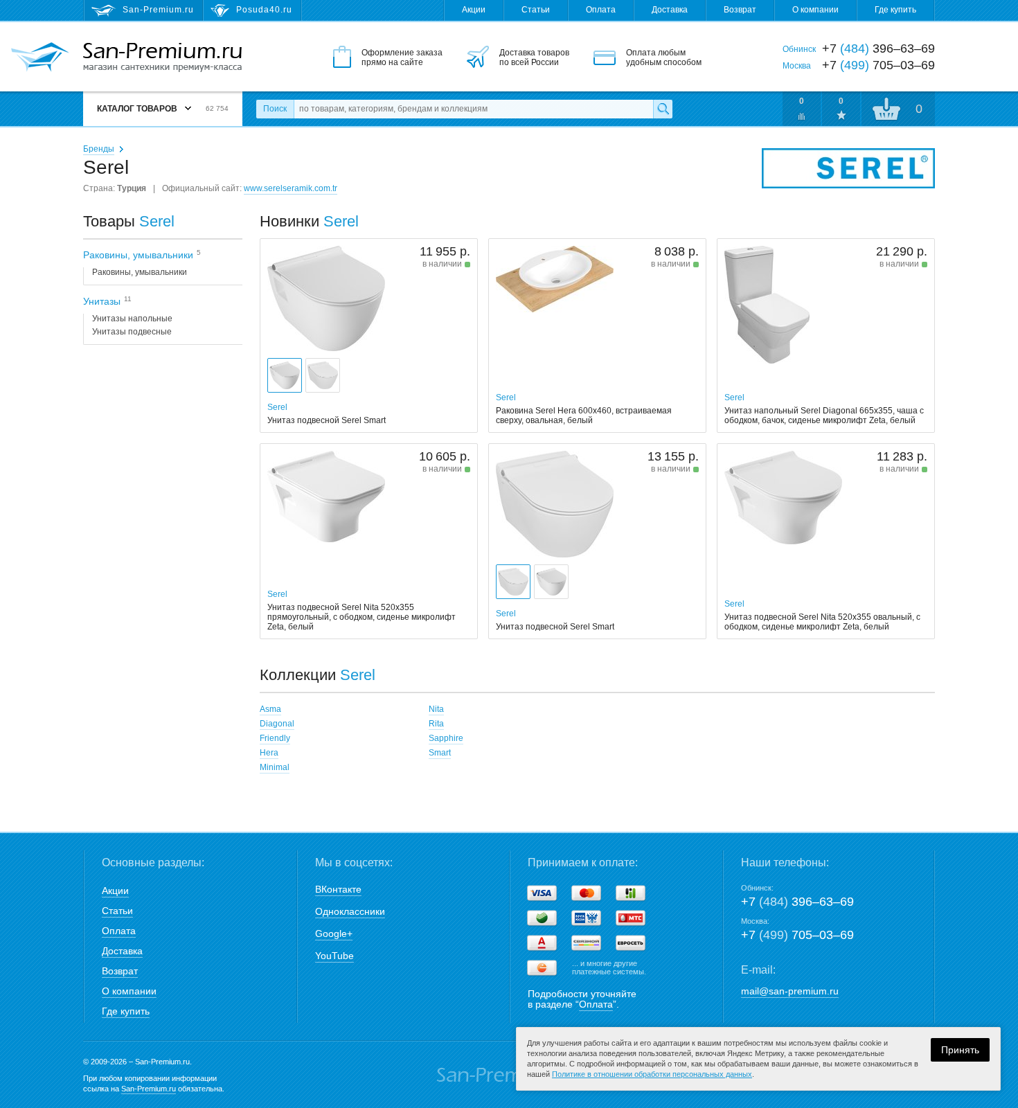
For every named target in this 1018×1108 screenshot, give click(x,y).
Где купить (895, 10)
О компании (815, 10)
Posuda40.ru (264, 10)
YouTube (334, 955)
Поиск (275, 109)
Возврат (740, 10)
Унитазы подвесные (132, 332)
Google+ (333, 933)
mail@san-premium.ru (790, 991)
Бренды (98, 149)
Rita (436, 724)
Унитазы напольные (132, 318)
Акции (473, 10)
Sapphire (446, 738)
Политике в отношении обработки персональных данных (652, 1074)
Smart (440, 753)
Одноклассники (350, 911)
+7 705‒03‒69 (797, 935)
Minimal (274, 767)
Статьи (535, 10)
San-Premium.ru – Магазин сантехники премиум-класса (162, 57)
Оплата (601, 10)
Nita (436, 709)
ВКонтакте (338, 889)
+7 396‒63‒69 (797, 902)
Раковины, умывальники (139, 272)
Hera (269, 753)
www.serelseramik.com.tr (290, 188)
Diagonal (277, 724)
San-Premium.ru (148, 1088)
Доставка (670, 10)
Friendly (275, 738)
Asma (270, 709)
